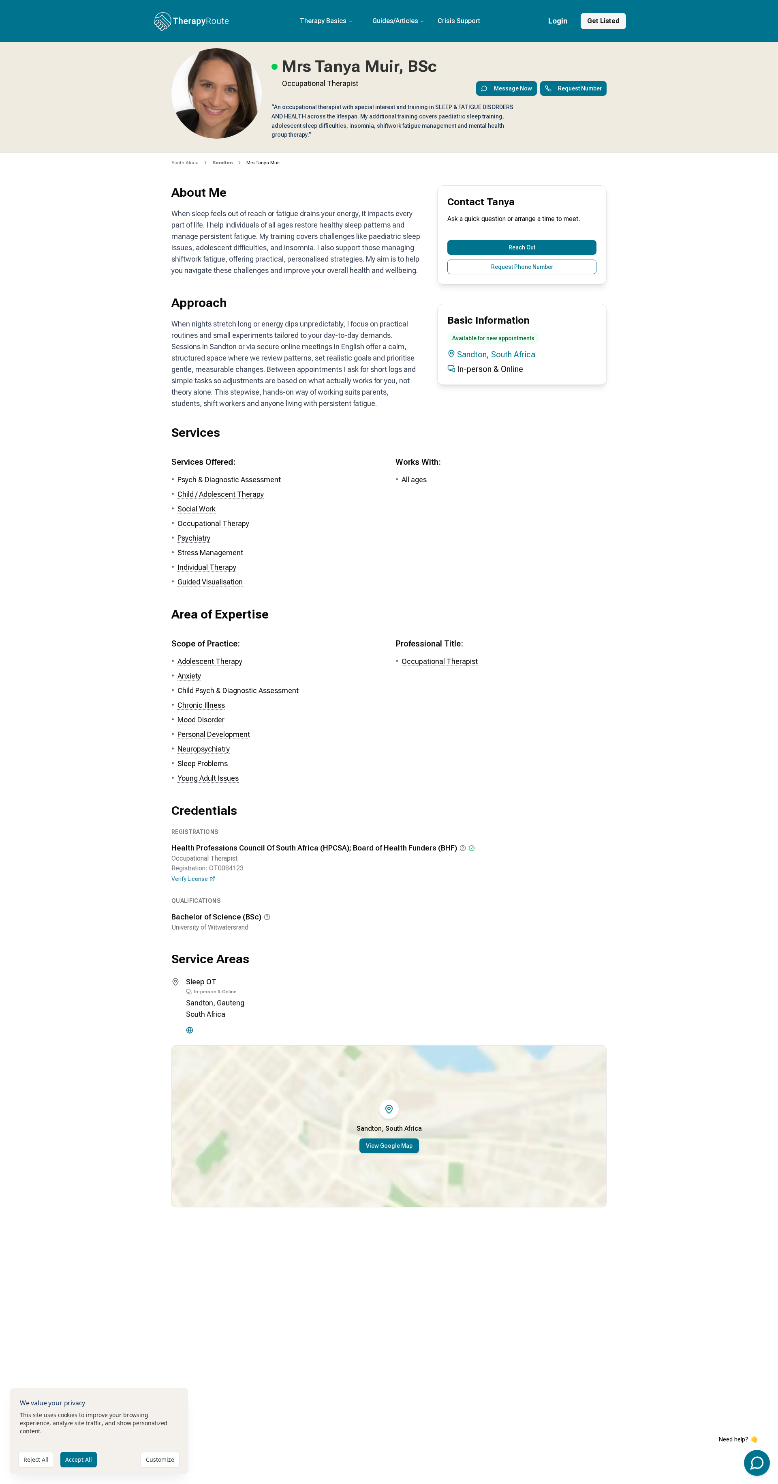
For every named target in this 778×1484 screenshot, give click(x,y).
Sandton (472, 354)
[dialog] (99, 1431)
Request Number (580, 88)
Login (558, 21)
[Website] (189, 1030)
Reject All (36, 1459)
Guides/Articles (395, 21)
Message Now (513, 88)
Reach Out (522, 247)
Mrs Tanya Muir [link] (263, 162)
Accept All (78, 1459)
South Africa (185, 162)
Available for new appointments (493, 338)
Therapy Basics (323, 21)
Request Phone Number (522, 267)
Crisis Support (459, 21)
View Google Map (389, 1146)
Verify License (189, 879)
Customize (160, 1459)
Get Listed (603, 21)
